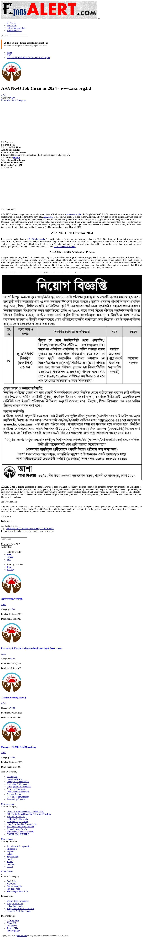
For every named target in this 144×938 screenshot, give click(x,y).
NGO (12, 98)
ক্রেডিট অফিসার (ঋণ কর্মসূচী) (11, 599)
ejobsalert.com (21, 936)
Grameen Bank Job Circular (19, 911)
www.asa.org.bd (74, 214)
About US (11, 923)
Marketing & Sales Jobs (17, 891)
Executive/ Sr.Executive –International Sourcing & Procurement (31, 648)
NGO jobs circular (36, 239)
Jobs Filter (6, 547)
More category (7, 804)
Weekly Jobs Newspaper (18, 901)
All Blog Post (13, 920)
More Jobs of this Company (13, 100)
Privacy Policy (13, 931)
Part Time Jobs (13, 889)
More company (8, 839)
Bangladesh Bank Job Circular (20, 908)
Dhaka (16, 157)
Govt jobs (11, 23)
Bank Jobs (11, 25)
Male (9, 554)
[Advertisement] (72, 121)
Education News (14, 30)
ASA (9, 55)
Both (9, 559)
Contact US (12, 925)
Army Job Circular (15, 903)
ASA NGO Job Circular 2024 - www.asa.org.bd (28, 57)
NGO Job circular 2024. (65, 246)
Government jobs (14, 886)
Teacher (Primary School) (13, 697)
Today (9, 567)
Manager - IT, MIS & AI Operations (18, 747)
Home (9, 52)
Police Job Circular (15, 906)
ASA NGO (48, 217)
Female (10, 557)
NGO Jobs (11, 884)
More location (7, 871)
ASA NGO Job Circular (17, 528)
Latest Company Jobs (16, 28)
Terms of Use (13, 928)
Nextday (10, 569)
